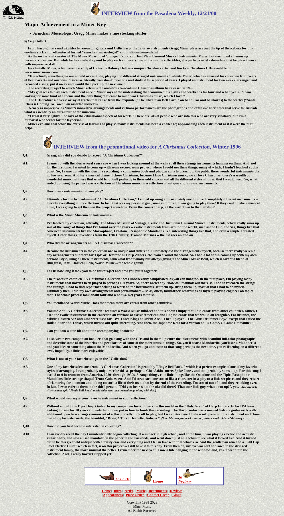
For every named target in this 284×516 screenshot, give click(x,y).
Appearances (113, 495)
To (180, 477)
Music (141, 491)
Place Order (135, 495)
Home (158, 481)
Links (176, 495)
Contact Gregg (158, 495)
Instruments (158, 491)
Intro (118, 491)
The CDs (122, 479)
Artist (129, 491)
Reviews (184, 481)
